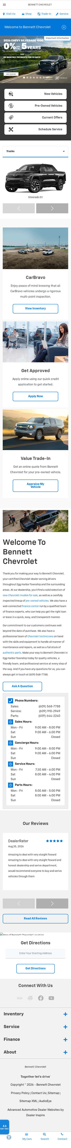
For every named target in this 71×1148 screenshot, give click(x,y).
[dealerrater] (30, 998)
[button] (24, 77)
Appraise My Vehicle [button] (35, 486)
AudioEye (45, 1101)
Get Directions (35, 968)
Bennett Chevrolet (48, 1084)
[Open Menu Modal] (4, 4)
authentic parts (12, 653)
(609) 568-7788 (49, 706)
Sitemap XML (28, 1101)
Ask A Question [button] (22, 686)
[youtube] (51, 998)
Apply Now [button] (35, 396)
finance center (30, 606)
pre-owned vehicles (37, 601)
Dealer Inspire (35, 1115)
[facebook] (41, 998)
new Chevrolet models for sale (20, 595)
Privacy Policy (20, 1093)
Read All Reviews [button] (35, 918)
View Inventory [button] (35, 308)
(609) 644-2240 (49, 716)
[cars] (20, 998)
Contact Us (38, 1093)
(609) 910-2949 (49, 711)
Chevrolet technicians (40, 636)
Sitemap (53, 1093)
